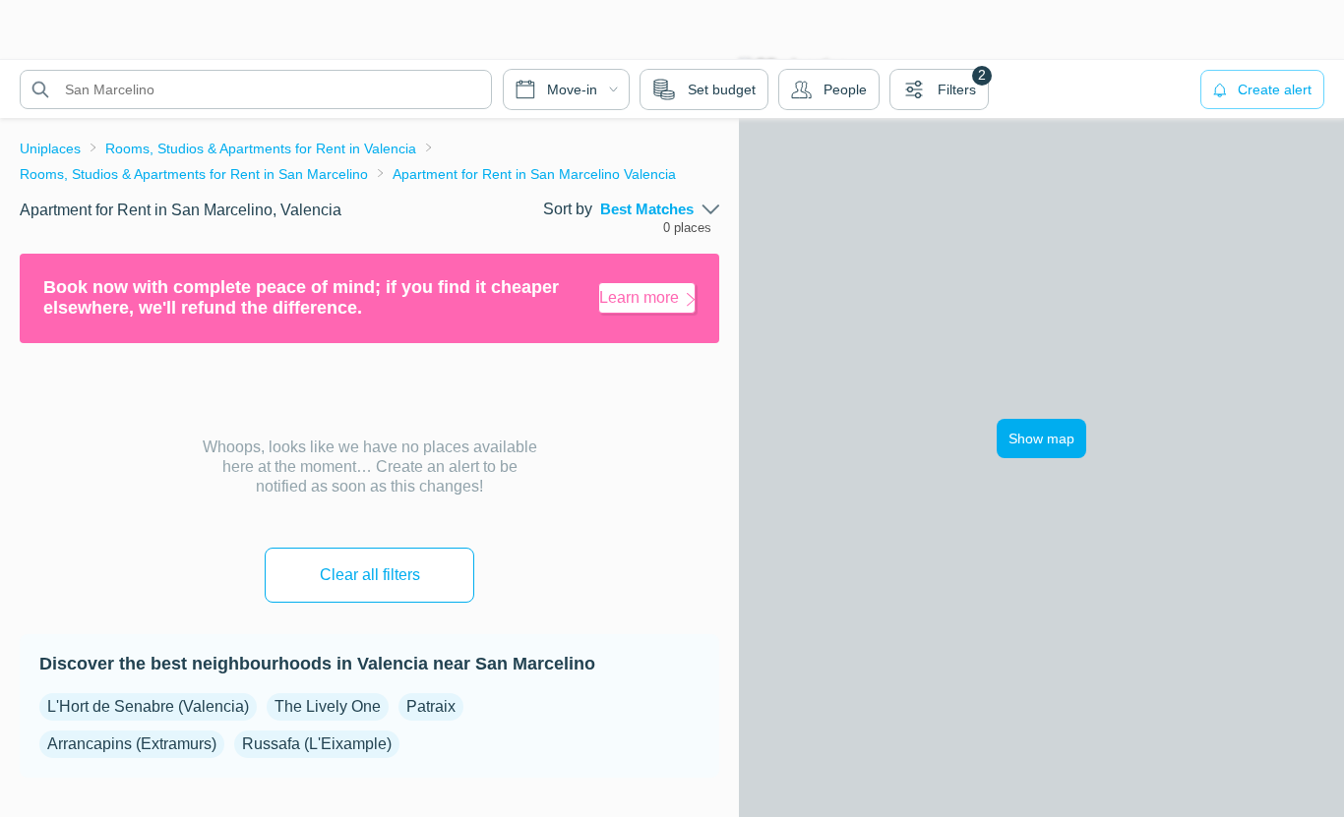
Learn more (639, 297)
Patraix (431, 706)
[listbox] (659, 209)
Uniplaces (50, 148)
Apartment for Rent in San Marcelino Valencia (534, 174)
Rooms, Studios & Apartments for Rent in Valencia (260, 148)
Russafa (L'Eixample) (317, 743)
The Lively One (328, 706)
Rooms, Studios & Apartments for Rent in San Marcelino (194, 174)
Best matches (647, 209)
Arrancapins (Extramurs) (131, 743)
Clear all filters (370, 574)
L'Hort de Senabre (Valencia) (148, 706)
